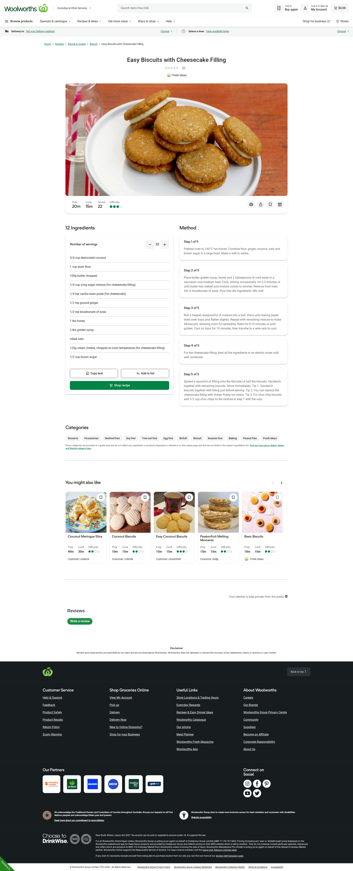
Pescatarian (91, 438)
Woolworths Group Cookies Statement (193, 867)
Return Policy (51, 727)
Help (169, 21)
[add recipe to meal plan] (280, 204)
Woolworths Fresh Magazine (194, 742)
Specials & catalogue (53, 21)
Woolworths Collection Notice (230, 867)
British (183, 438)
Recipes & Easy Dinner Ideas (194, 712)
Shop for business (314, 21)
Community (250, 719)
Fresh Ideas (179, 75)
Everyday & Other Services (72, 8)
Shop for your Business (125, 734)
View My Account (121, 697)
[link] (176, 67)
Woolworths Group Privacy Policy (153, 867)
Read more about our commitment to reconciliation (79, 820)
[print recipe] (251, 204)
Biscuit (93, 44)
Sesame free (215, 438)
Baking (233, 438)
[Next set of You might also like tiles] (282, 483)
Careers (248, 697)
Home (47, 44)
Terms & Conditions (258, 867)
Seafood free (112, 438)
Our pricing (183, 727)
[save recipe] (270, 204)
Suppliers (249, 727)
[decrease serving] (150, 244)
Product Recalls (53, 719)
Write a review (81, 622)
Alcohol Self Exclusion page (229, 856)
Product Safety (52, 712)
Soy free (131, 438)
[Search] (247, 8)
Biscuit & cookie (77, 44)
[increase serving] (164, 244)
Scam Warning (52, 734)
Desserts (73, 438)
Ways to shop (147, 21)
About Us (249, 749)
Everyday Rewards (188, 705)
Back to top (297, 671)
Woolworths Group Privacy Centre (265, 712)
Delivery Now (118, 719)
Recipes (59, 44)
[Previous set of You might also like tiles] (273, 483)
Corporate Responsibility (259, 742)
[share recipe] (261, 204)
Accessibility (277, 867)
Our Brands (250, 705)
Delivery (115, 712)
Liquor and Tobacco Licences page (219, 850)
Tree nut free (149, 438)
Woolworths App (187, 749)
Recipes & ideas (87, 21)
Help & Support (52, 697)
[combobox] (185, 8)
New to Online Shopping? (126, 727)
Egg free (168, 438)
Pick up (114, 705)
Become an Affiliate (256, 734)
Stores (344, 21)
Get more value (118, 21)
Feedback (49, 705)
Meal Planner (185, 734)
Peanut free (250, 438)
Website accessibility (201, 817)
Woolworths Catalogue (191, 719)
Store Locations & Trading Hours (197, 697)
